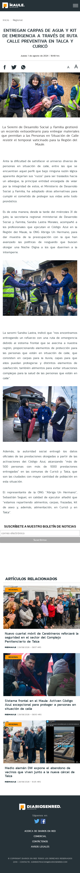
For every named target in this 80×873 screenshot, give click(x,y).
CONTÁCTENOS (40, 841)
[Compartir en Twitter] (14, 69)
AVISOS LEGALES (40, 846)
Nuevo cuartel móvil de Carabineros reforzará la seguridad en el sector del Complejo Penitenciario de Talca (42, 637)
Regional (18, 20)
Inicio (6, 20)
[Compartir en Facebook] (4, 69)
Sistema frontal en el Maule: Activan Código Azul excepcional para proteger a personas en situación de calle (40, 704)
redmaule (10, 647)
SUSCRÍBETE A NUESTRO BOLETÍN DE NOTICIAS (40, 526)
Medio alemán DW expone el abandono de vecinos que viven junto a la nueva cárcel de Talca (40, 772)
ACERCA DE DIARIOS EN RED (40, 831)
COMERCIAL (40, 836)
